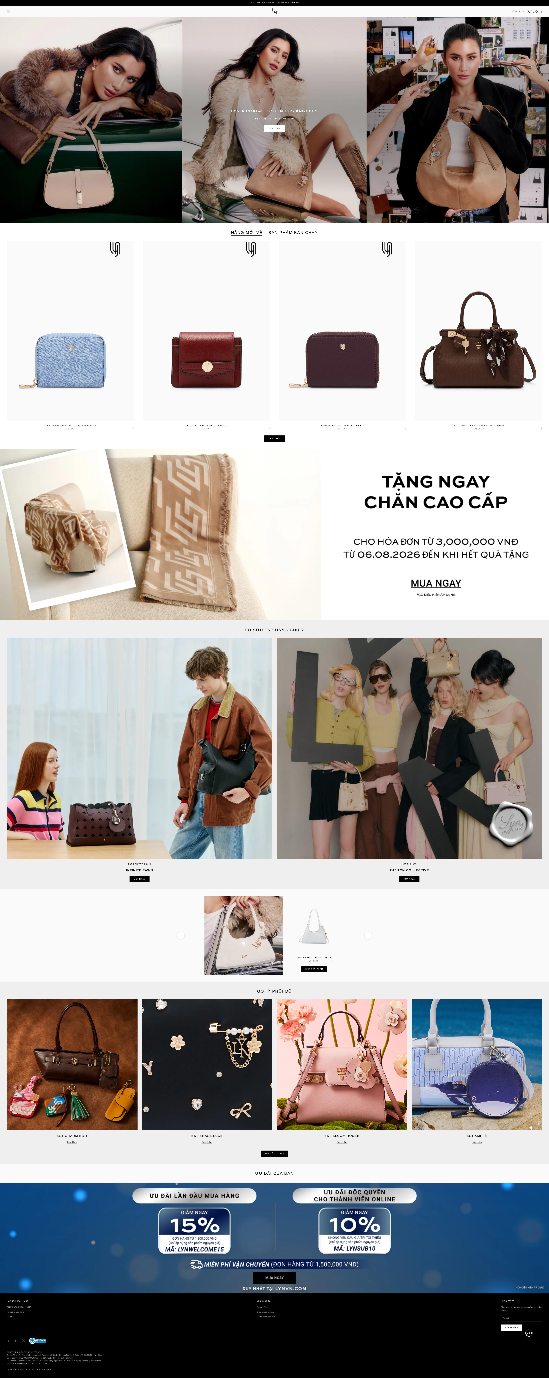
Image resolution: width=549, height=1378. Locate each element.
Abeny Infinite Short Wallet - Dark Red (343, 425)
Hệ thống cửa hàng (15, 1312)
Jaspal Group (263, 1307)
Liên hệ (10, 1316)
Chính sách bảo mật (266, 1316)
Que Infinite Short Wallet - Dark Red (206, 425)
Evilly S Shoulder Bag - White (314, 958)
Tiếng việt (516, 11)
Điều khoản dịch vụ (265, 1312)
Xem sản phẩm (314, 969)
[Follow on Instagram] (15, 1341)
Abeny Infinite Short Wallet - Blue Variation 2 (70, 425)
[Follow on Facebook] (8, 1341)
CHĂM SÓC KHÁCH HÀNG (19, 1307)
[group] (274, 534)
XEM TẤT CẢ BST (274, 1154)
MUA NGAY (140, 879)
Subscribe (511, 1328)
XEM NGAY (294, 3)
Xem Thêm (274, 128)
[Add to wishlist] (133, 428)
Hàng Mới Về (247, 232)
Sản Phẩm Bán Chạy (293, 232)
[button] (529, 1333)
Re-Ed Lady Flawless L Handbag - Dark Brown (478, 425)
